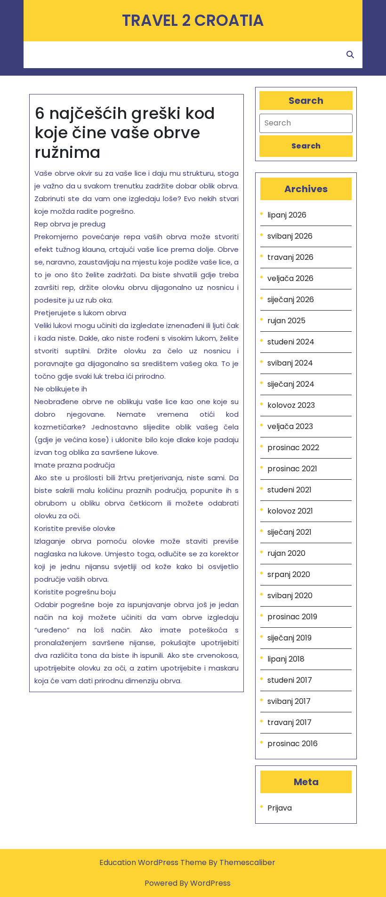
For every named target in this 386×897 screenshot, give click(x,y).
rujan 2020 (286, 553)
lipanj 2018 (286, 659)
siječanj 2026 (290, 299)
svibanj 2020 (290, 595)
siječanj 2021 (289, 532)
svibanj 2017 (289, 701)
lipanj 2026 (286, 215)
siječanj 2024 (290, 384)
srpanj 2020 (288, 574)
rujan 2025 (286, 320)
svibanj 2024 (290, 363)
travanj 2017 (289, 722)
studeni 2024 (290, 341)
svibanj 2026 (290, 236)
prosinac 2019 (292, 616)
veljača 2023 (290, 426)
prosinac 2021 (292, 468)
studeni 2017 (289, 680)
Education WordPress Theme (154, 862)
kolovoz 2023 (291, 405)
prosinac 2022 (293, 447)
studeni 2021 (289, 489)
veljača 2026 (290, 278)
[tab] (306, 146)
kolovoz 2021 (290, 511)
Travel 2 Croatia (193, 20)
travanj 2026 (290, 257)
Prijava (279, 808)
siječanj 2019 (289, 637)
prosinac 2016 (292, 743)
